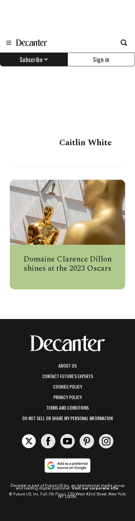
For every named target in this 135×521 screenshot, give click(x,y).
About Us (67, 365)
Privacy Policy (67, 397)
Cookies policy (67, 386)
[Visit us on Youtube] (67, 441)
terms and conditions (67, 407)
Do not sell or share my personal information (67, 418)
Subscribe (31, 59)
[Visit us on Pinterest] (87, 441)
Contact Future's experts (67, 376)
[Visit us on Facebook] (48, 441)
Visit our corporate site (95, 488)
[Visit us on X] (29, 441)
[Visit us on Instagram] (106, 441)
